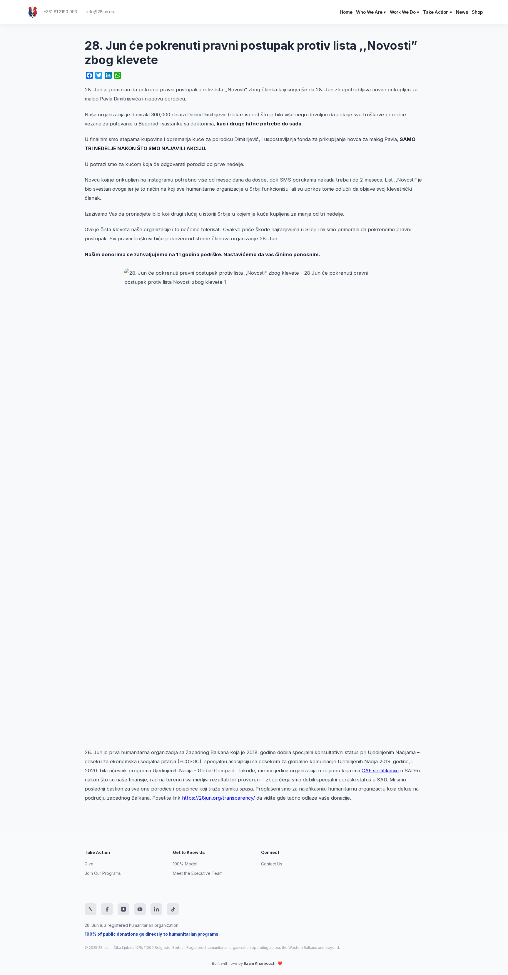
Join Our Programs (103, 873)
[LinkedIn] (156, 909)
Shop (477, 12)
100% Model (185, 863)
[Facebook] (107, 909)
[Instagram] (123, 909)
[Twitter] (90, 909)
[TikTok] (173, 909)
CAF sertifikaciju (380, 770)
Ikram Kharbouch (260, 963)
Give (89, 863)
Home (346, 12)
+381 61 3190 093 (60, 12)
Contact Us (271, 863)
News (462, 12)
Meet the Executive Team (198, 873)
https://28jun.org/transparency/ (218, 798)
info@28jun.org (101, 12)
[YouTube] (140, 909)
